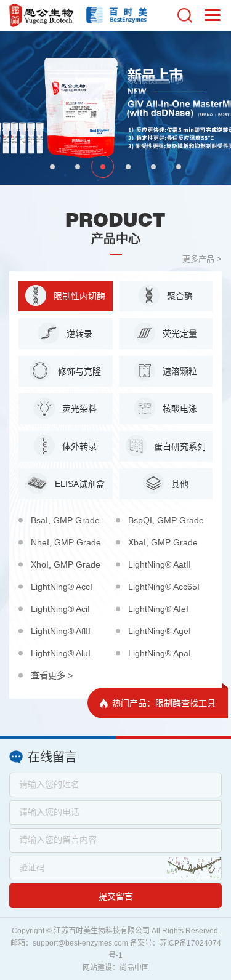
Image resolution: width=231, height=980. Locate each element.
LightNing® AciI (60, 609)
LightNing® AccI (61, 587)
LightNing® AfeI (158, 609)
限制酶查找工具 (185, 703)
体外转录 (78, 446)
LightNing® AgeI (159, 631)
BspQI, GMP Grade (166, 520)
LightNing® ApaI (159, 653)
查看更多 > (52, 675)
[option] (115, 108)
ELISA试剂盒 (78, 484)
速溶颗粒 (178, 371)
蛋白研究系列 (179, 446)
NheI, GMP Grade (66, 542)
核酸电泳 (178, 409)
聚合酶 (178, 296)
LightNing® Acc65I (164, 587)
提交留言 (116, 896)
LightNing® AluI (61, 653)
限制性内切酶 (78, 296)
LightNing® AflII (61, 631)
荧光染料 (78, 409)
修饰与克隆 (78, 371)
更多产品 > (202, 258)
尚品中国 (134, 967)
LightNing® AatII (159, 564)
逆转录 (78, 334)
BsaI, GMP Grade (65, 520)
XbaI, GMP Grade (163, 542)
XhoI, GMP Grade (65, 564)
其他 (178, 484)
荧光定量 (178, 334)
